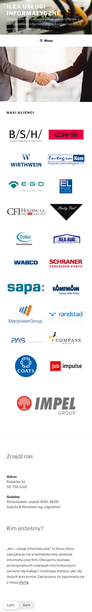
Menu (48, 40)
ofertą (23, 582)
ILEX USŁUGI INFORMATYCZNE (34, 10)
